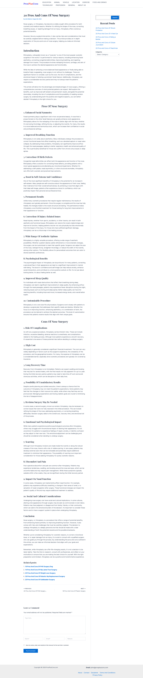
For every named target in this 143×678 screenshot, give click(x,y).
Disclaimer (94, 673)
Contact (86, 673)
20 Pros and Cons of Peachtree (107, 48)
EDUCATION (46, 2)
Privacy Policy (97, 675)
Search (115, 17)
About (80, 673)
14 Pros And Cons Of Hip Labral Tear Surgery (41, 570)
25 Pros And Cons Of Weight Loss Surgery (40, 573)
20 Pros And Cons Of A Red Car (107, 33)
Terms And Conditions (107, 673)
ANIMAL (57, 2)
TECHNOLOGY (47, 5)
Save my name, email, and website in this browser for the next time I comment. (47, 645)
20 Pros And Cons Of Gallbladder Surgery (40, 579)
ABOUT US (82, 5)
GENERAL (71, 5)
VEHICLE (66, 2)
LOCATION (76, 2)
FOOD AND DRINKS (100, 2)
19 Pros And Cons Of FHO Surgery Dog (39, 566)
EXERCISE (86, 2)
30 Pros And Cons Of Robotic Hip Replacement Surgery (45, 576)
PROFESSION (60, 5)
